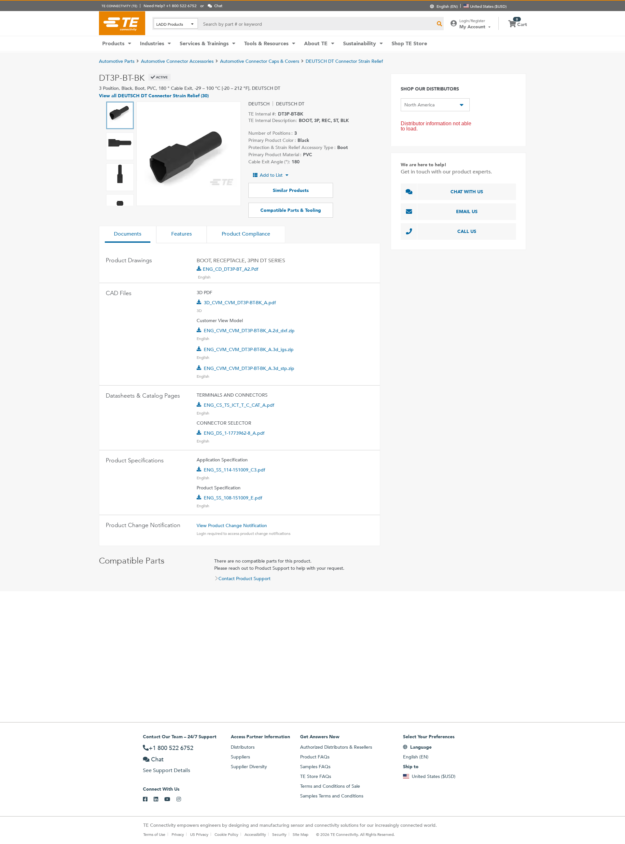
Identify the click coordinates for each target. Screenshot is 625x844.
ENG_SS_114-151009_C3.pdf (234, 470)
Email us (467, 211)
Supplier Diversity (249, 766)
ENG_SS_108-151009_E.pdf (233, 498)
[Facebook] (148, 799)
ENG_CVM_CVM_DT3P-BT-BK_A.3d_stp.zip (249, 368)
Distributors (243, 747)
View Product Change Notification (232, 525)
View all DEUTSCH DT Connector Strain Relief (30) (154, 96)
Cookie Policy (226, 834)
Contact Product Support (244, 578)
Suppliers (240, 757)
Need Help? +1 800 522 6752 (170, 5)
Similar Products (291, 190)
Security (279, 834)
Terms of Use (154, 834)
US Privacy (199, 834)
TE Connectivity (122, 23)
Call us (466, 231)
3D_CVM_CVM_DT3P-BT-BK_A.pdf (240, 303)
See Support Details (166, 770)
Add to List (271, 175)
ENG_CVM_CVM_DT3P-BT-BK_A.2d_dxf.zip (249, 331)
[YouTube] (170, 799)
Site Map (300, 834)
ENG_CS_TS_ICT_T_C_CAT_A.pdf (239, 405)
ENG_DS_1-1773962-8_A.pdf (234, 433)
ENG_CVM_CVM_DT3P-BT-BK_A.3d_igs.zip (249, 349)
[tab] (127, 234)
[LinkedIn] (159, 799)
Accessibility (255, 834)
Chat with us (467, 192)
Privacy (178, 834)
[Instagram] (181, 799)
